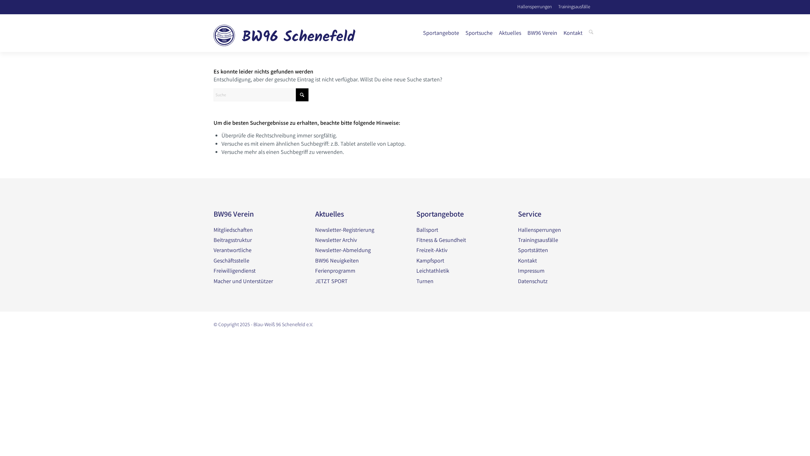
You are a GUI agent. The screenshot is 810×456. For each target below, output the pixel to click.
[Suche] (591, 33)
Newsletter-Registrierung (344, 229)
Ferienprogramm (335, 270)
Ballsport (427, 229)
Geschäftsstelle (231, 260)
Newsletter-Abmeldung (343, 250)
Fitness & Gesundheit (441, 240)
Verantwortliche (233, 250)
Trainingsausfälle (574, 5)
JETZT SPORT (331, 281)
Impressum (531, 270)
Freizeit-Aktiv (431, 250)
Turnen (424, 281)
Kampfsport (430, 260)
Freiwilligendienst (235, 270)
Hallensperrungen (534, 5)
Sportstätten (533, 250)
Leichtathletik (432, 270)
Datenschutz (533, 281)
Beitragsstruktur (233, 240)
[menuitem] (441, 33)
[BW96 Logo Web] (285, 33)
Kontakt (527, 260)
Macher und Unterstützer (243, 281)
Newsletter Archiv (336, 240)
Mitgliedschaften (233, 229)
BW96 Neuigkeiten (337, 260)
